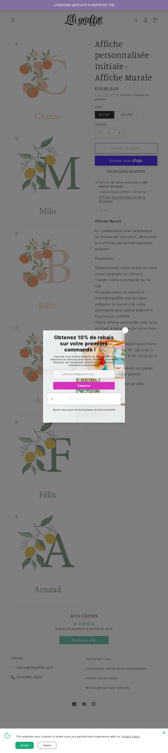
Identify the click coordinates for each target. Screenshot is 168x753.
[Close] (164, 733)
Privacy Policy (131, 736)
